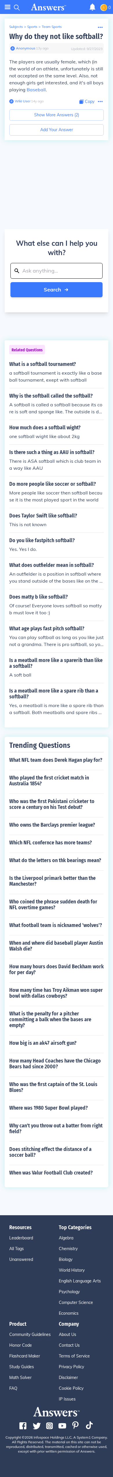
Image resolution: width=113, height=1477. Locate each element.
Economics (69, 1313)
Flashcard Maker (24, 1356)
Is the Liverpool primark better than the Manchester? (52, 881)
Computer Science (76, 1302)
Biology (65, 1259)
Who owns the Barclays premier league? (52, 825)
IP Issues (67, 1399)
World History (72, 1270)
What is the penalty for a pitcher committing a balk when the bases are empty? (50, 1019)
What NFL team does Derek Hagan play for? (55, 760)
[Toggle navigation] (7, 7)
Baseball (36, 89)
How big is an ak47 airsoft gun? (42, 1043)
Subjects (16, 26)
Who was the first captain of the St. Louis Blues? (53, 1087)
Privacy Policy (71, 1366)
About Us (67, 1334)
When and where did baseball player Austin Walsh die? (56, 946)
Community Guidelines (30, 1334)
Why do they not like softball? (56, 36)
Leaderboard (21, 1238)
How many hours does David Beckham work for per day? (56, 969)
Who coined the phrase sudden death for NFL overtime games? (53, 904)
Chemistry (68, 1248)
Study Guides (21, 1366)
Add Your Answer (56, 129)
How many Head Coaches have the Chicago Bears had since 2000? (55, 1064)
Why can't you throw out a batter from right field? (56, 1128)
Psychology (69, 1291)
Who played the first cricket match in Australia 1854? (49, 781)
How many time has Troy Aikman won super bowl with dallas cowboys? (56, 993)
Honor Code (20, 1345)
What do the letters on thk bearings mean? (55, 860)
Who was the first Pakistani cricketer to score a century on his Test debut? (51, 804)
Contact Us (69, 1345)
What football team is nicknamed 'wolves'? (55, 925)
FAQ (13, 1388)
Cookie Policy (71, 1388)
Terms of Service (74, 1356)
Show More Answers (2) (56, 115)
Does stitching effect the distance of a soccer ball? (50, 1152)
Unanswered (21, 1259)
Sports (32, 26)
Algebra (66, 1238)
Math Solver (20, 1377)
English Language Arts (80, 1281)
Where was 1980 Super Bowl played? (48, 1108)
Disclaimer (68, 1377)
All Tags (16, 1248)
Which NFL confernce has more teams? (50, 842)
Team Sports (52, 26)
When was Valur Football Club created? (51, 1173)
